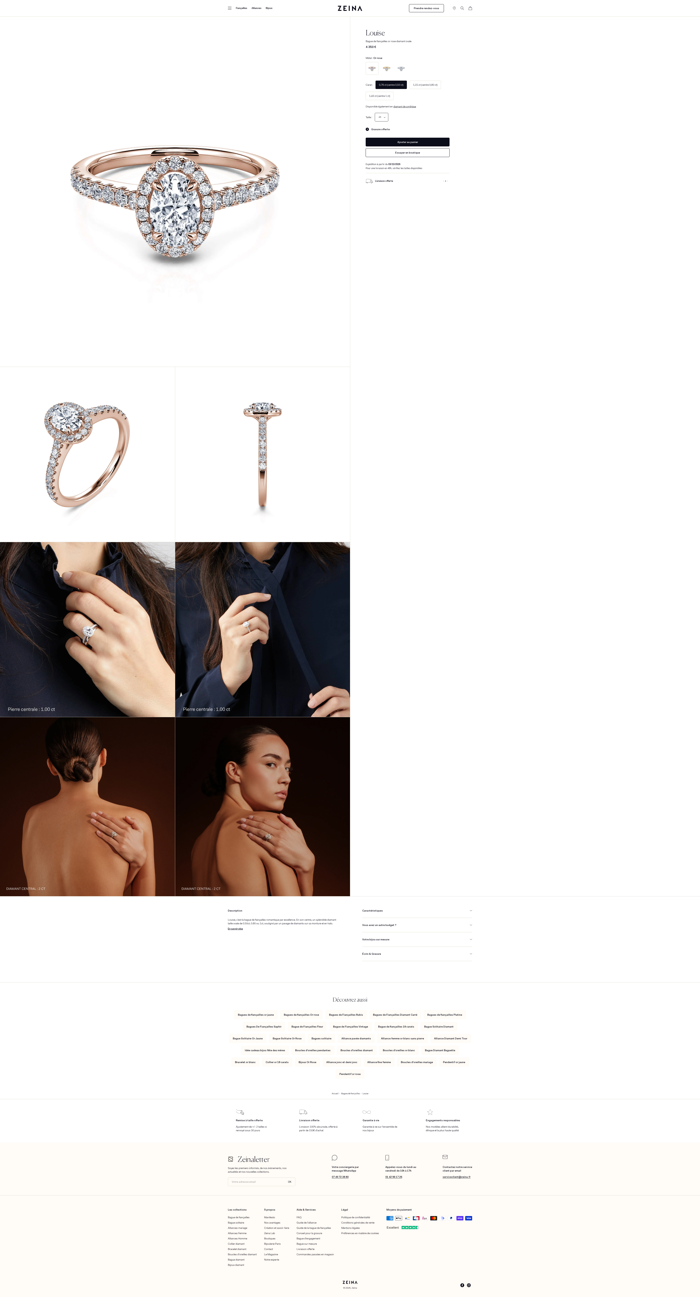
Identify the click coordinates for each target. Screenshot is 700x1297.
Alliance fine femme (379, 1062)
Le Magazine (271, 1254)
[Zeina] (350, 8)
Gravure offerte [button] (380, 129)
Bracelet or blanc (245, 1062)
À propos (269, 1209)
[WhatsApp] (334, 1159)
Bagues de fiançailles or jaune (256, 1014)
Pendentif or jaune (454, 1062)
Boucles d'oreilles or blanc (399, 1050)
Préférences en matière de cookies (360, 1233)
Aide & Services (306, 1209)
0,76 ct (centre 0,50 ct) (391, 84)
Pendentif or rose (350, 1074)
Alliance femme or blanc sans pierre (402, 1038)
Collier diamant (236, 1243)
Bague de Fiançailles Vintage (350, 1026)
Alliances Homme (237, 1238)
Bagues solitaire (321, 1038)
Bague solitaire (236, 1222)
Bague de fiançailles (239, 1217)
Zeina (354, 1287)
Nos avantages (272, 1222)
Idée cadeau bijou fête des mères (265, 1050)
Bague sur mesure (307, 1243)
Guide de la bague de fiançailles (314, 1228)
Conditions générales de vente (357, 1222)
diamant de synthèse (404, 106)
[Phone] (387, 1159)
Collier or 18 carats (277, 1062)
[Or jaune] (386, 68)
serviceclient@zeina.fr (456, 1176)
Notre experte (271, 1259)
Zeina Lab (269, 1233)
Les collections (237, 1209)
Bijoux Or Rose (307, 1062)
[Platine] (401, 68)
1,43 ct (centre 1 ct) (379, 96)
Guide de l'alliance (306, 1222)
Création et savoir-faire (276, 1228)
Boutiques (269, 1238)
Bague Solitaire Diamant (439, 1026)
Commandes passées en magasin (315, 1254)
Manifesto (269, 1217)
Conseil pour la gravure (309, 1233)
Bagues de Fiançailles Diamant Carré (395, 1014)
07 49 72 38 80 (340, 1176)
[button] (230, 8)
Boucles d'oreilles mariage (417, 1062)
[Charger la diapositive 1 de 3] (444, 181)
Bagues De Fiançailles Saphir (263, 1026)
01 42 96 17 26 (393, 1176)
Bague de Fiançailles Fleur (307, 1026)
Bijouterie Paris (272, 1243)
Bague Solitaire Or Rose (287, 1038)
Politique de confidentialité (355, 1217)
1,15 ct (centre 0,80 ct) (425, 84)
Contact (268, 1249)
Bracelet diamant (237, 1249)
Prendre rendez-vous (426, 8)
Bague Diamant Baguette (440, 1050)
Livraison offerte (305, 1249)
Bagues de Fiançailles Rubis (346, 1014)
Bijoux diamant (236, 1265)
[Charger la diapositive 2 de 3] (445, 181)
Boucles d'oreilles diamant (357, 1050)
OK (289, 1181)
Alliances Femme (237, 1233)
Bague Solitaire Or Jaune (248, 1038)
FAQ (299, 1217)
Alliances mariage (237, 1228)
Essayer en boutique (407, 152)
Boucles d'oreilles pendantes (312, 1050)
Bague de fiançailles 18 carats (396, 1026)
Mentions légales (350, 1228)
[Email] (445, 1158)
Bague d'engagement (308, 1238)
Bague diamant (236, 1259)
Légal (344, 1209)
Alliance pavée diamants (356, 1038)
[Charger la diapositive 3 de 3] (447, 181)
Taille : (369, 117)
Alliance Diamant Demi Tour (450, 1038)
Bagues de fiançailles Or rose (301, 1014)
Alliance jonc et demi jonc (341, 1062)
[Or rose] (372, 68)
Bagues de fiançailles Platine (444, 1014)
